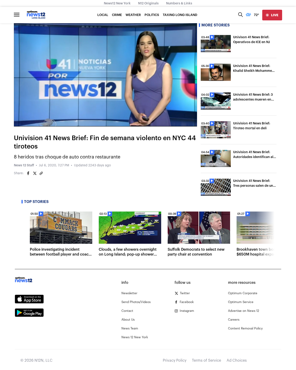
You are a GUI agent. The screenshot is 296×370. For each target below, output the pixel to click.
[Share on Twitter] (35, 173)
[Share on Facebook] (28, 173)
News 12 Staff (24, 165)
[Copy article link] (41, 173)
